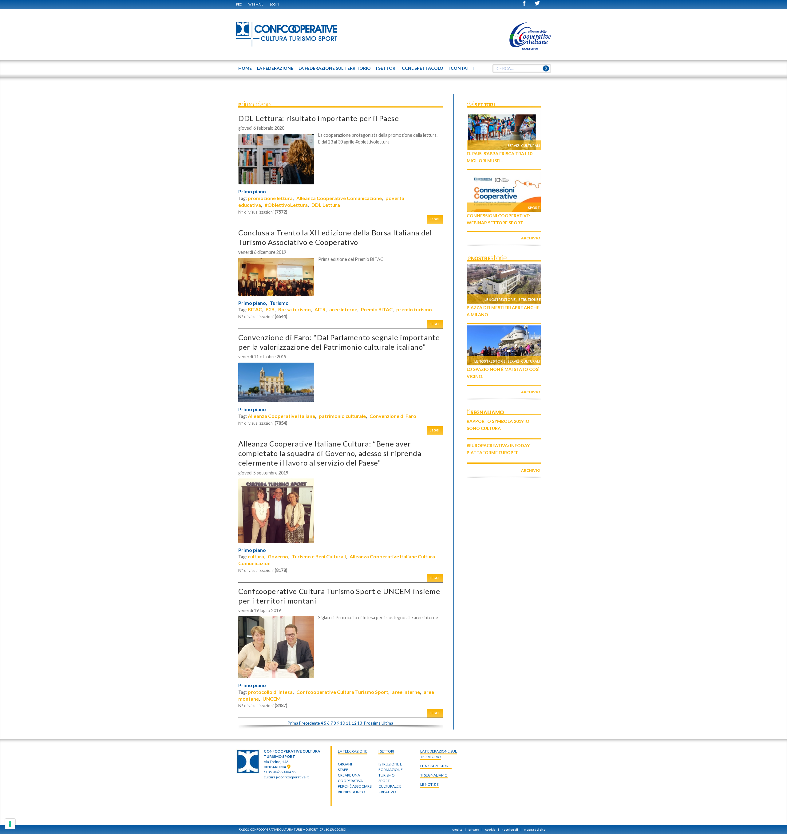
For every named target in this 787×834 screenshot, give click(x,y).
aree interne (343, 309)
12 (354, 723)
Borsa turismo (294, 309)
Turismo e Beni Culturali (319, 556)
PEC (239, 4)
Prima (293, 723)
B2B (270, 309)
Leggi (435, 219)
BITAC (255, 309)
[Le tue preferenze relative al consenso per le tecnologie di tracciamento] (10, 824)
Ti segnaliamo (434, 775)
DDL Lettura (325, 205)
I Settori (386, 751)
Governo (278, 556)
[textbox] (522, 68)
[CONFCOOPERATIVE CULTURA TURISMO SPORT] (287, 34)
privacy (474, 829)
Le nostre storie (500, 299)
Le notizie (429, 784)
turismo (386, 775)
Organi (345, 764)
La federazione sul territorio (438, 754)
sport (384, 780)
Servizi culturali (524, 146)
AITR (320, 309)
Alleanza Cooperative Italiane (281, 416)
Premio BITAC (377, 309)
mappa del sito (535, 829)
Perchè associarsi (355, 786)
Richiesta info (351, 791)
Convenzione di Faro (393, 416)
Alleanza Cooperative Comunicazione (339, 198)
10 (342, 723)
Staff (343, 769)
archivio (530, 238)
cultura (256, 556)
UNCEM (272, 699)
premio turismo (414, 309)
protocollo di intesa (270, 692)
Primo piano (252, 191)
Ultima (387, 723)
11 (348, 723)
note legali (510, 829)
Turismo (279, 303)
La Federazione (352, 751)
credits (457, 829)
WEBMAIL (255, 4)
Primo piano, (252, 303)
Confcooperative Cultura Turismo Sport (342, 692)
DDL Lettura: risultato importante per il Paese (318, 118)
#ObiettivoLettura (286, 205)
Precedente (309, 723)
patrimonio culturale (342, 416)
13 (359, 723)
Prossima (372, 723)
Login (274, 4)
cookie (490, 829)
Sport (534, 208)
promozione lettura (270, 198)
